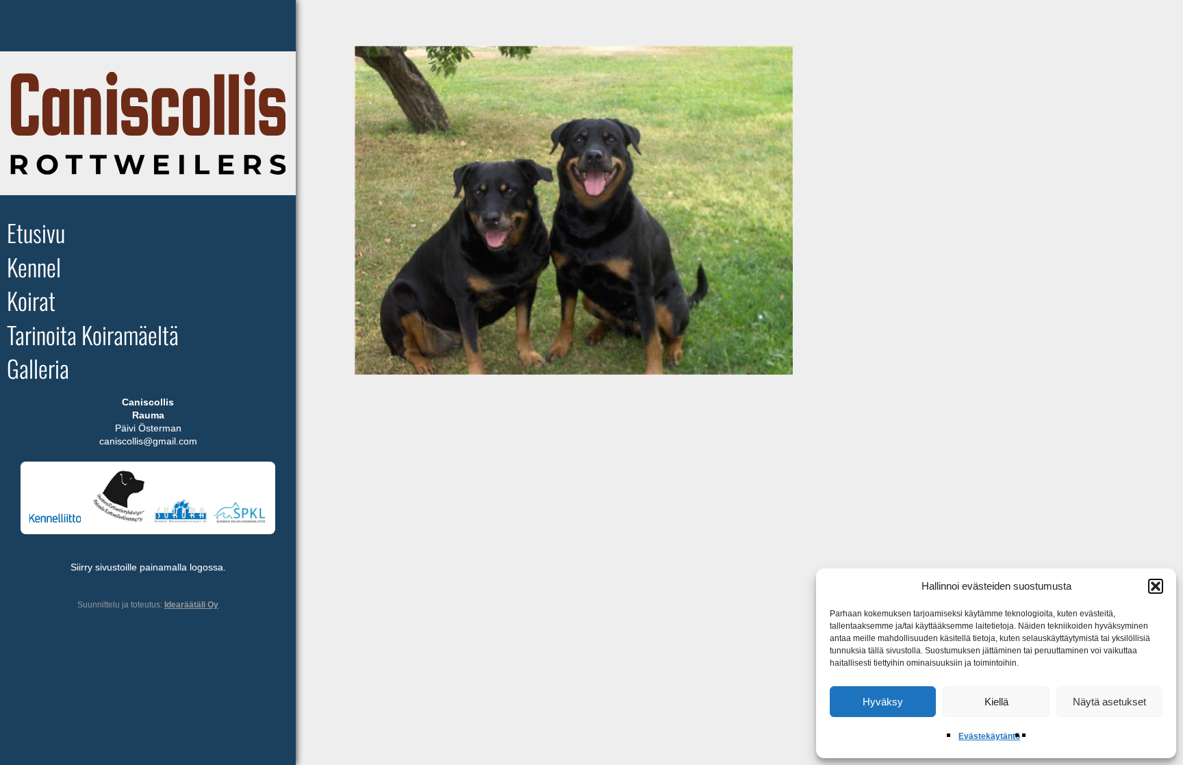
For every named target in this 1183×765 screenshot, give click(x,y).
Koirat (31, 301)
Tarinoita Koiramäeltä (93, 335)
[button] (1155, 586)
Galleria (38, 369)
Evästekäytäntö (989, 736)
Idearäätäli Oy (191, 605)
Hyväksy (883, 701)
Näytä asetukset (1109, 701)
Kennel (34, 267)
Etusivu (36, 233)
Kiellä (996, 701)
